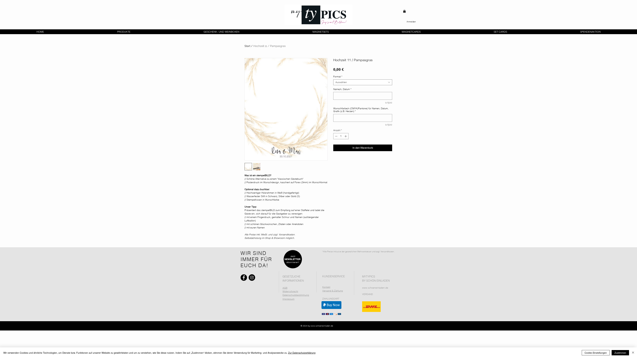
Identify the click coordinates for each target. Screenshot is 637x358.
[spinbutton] (341, 136)
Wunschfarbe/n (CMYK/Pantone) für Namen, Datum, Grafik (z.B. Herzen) (361, 110)
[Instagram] (252, 277)
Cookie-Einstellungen (596, 352)
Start (247, 46)
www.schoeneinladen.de (375, 287)
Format (337, 76)
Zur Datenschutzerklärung (302, 352)
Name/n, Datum (342, 89)
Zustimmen (620, 352)
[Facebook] (244, 277)
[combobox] (362, 82)
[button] (404, 11)
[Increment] (346, 136)
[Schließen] (633, 352)
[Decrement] (336, 136)
